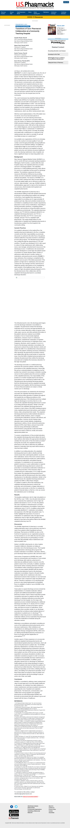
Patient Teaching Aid (37, 13)
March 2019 (60, 26)
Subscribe (66, 2)
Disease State (12, 13)
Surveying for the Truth (54, 54)
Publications (46, 12)
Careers (51, 811)
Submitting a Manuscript (34, 811)
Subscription (60, 34)
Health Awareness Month (21, 13)
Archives (59, 32)
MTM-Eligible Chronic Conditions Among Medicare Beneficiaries (56, 58)
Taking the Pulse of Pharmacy (55, 62)
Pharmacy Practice (3, 13)
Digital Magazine (61, 30)
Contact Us (51, 807)
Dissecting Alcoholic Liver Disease (57, 51)
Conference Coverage (53, 13)
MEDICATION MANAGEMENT (23, 26)
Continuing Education (63, 13)
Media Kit (30, 812)
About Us (51, 806)
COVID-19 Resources (35, 17)
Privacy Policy (52, 809)
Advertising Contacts (33, 806)
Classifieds (51, 812)
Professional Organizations (35, 809)
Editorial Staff (31, 807)
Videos (30, 12)
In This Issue (60, 28)
